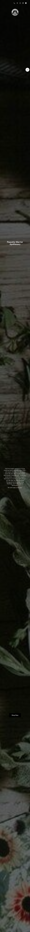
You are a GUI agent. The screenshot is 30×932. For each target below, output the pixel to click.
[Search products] (27, 70)
